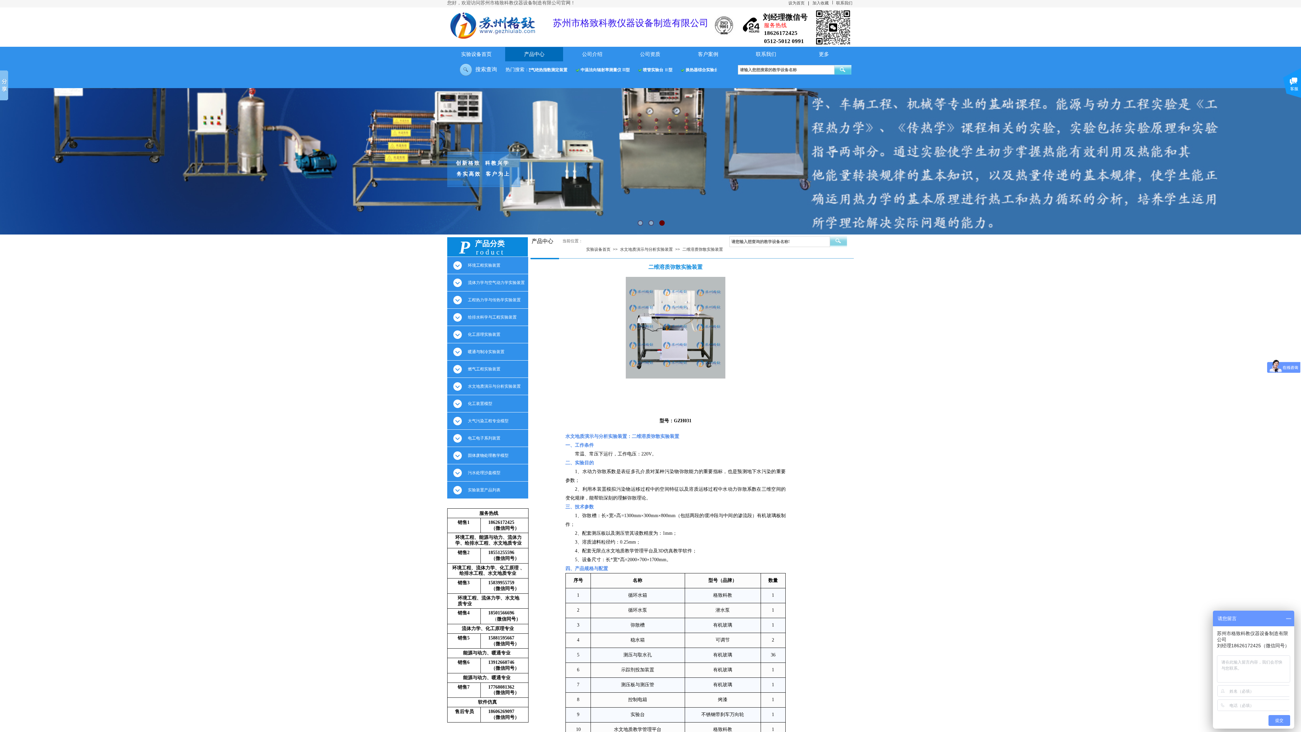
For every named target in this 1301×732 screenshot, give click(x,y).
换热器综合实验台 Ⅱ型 (698, 69)
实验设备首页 (476, 54)
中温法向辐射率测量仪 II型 (596, 69)
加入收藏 (820, 3)
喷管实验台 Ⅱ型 (649, 69)
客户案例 (708, 54)
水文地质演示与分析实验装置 (646, 249)
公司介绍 (592, 54)
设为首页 (796, 3)
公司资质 (650, 54)
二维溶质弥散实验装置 (702, 249)
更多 (824, 54)
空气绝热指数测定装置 (538, 69)
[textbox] (786, 70)
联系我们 (766, 54)
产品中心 (534, 54)
